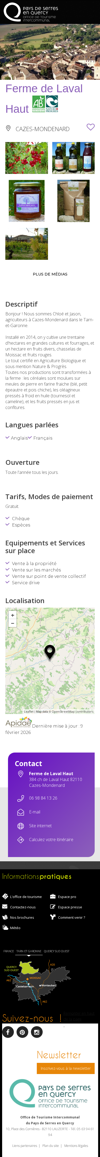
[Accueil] (31, 12)
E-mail (34, 812)
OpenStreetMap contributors (72, 711)
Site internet (40, 826)
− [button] (12, 623)
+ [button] (12, 615)
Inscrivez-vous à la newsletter (66, 1068)
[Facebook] (8, 1032)
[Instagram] (37, 1032)
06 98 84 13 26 (43, 798)
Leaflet (29, 711)
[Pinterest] (22, 1032)
